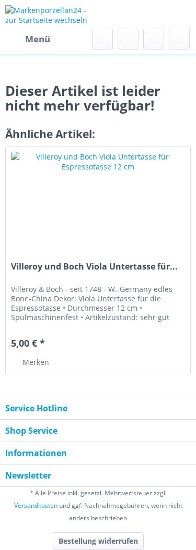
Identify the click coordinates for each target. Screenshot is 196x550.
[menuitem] (27, 39)
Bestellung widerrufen (98, 541)
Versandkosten (35, 505)
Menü (37, 39)
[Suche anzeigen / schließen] (102, 39)
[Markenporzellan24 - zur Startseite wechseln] (51, 14)
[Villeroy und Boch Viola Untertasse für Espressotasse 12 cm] (98, 199)
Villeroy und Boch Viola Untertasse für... (94, 266)
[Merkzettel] (128, 39)
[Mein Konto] (153, 39)
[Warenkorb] (179, 39)
